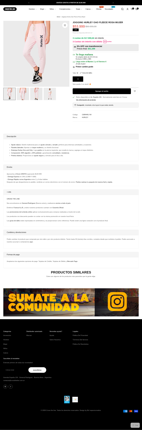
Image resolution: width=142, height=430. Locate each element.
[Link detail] (5, 387)
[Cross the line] (10, 9)
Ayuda (52, 335)
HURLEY (85, 117)
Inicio (58, 17)
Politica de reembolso (81, 344)
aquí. (31, 242)
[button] (29, 2)
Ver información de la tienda (86, 100)
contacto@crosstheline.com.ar (14, 380)
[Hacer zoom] (65, 25)
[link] (32, 9)
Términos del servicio (80, 340)
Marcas (29, 335)
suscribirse (37, 370)
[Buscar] (122, 9)
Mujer (5, 344)
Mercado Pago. (72, 261)
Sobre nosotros (55, 340)
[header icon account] (127, 9)
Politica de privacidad (80, 335)
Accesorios (7, 335)
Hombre (6, 340)
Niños (5, 348)
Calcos (5, 353)
